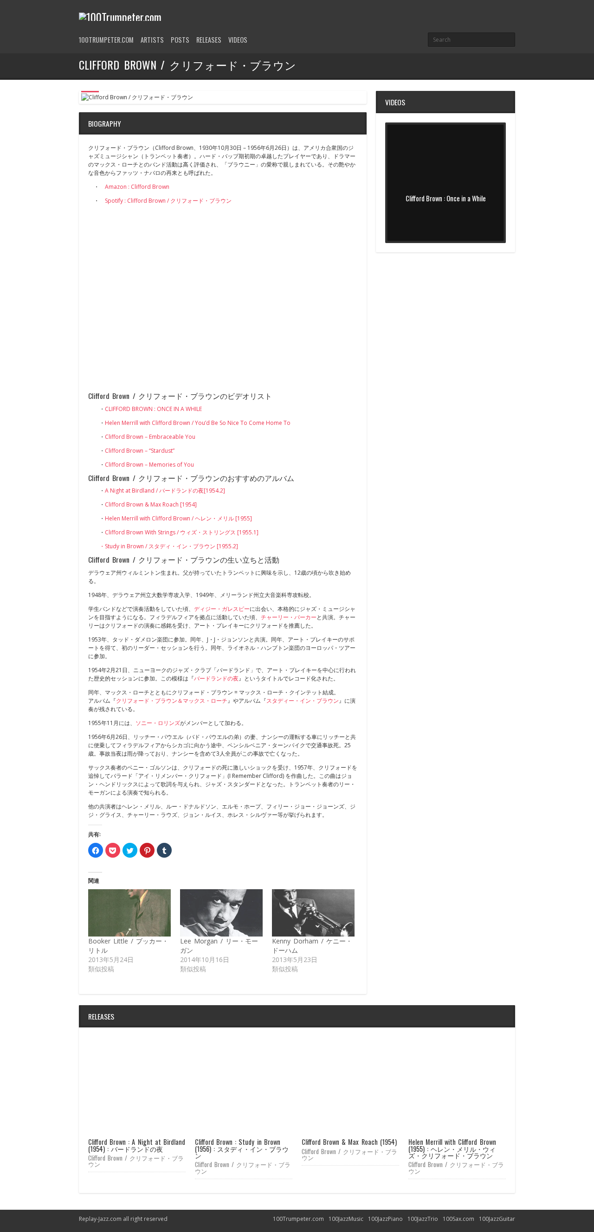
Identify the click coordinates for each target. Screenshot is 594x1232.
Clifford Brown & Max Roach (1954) (349, 1142)
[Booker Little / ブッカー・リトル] (129, 913)
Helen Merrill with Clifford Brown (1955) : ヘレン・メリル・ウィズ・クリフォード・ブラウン (452, 1148)
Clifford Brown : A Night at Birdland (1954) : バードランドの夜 (136, 1145)
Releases (208, 40)
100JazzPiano (385, 1219)
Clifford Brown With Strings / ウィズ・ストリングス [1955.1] (181, 532)
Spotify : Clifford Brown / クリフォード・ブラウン (168, 201)
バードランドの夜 (216, 678)
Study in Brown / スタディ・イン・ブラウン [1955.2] (171, 546)
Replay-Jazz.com (100, 1219)
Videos (237, 40)
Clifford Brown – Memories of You (149, 464)
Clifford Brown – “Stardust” (139, 451)
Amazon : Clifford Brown (137, 187)
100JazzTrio (422, 1219)
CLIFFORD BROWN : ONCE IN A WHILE (153, 409)
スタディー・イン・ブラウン (302, 701)
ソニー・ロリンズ (158, 723)
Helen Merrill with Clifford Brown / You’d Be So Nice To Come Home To (198, 423)
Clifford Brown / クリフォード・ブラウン (136, 1160)
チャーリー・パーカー (288, 617)
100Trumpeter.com (106, 40)
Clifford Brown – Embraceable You (150, 437)
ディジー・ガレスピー (222, 609)
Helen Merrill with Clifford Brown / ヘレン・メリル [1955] (178, 518)
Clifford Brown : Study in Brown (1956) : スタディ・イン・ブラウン (242, 1148)
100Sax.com (458, 1219)
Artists (152, 40)
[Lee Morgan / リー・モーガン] (221, 913)
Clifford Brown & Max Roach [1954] (151, 504)
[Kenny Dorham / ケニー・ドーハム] (313, 913)
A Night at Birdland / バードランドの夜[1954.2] (165, 490)
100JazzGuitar (497, 1219)
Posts (180, 40)
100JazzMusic (346, 1219)
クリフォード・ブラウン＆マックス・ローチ (171, 701)
